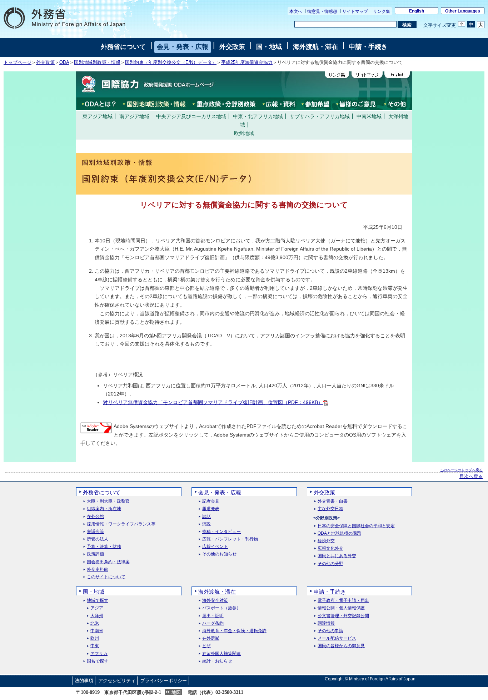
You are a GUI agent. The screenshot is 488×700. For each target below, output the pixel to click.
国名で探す (97, 661)
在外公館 (95, 516)
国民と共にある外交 (337, 556)
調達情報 (326, 623)
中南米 (96, 631)
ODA (64, 62)
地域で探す (97, 600)
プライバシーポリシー (163, 680)
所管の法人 (97, 539)
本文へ (295, 11)
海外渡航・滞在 (315, 46)
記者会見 (210, 501)
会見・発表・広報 (182, 46)
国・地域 (269, 46)
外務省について (123, 46)
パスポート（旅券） (221, 608)
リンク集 (381, 11)
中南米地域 (369, 116)
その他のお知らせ (219, 554)
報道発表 (210, 509)
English (416, 11)
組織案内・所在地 (104, 509)
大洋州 (96, 616)
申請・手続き (368, 46)
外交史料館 (97, 569)
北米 (94, 623)
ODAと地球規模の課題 (339, 533)
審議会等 (95, 531)
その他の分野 (330, 563)
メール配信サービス (337, 638)
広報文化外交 (330, 548)
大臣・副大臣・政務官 (108, 501)
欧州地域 (244, 133)
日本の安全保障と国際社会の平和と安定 (356, 526)
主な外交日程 (330, 509)
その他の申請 (330, 631)
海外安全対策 (215, 600)
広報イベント (215, 546)
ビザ (206, 646)
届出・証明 (213, 616)
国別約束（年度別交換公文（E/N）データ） (170, 62)
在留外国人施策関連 (221, 653)
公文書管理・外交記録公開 (343, 616)
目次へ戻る (471, 476)
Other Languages (462, 11)
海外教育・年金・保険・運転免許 (234, 631)
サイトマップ (355, 11)
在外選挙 (210, 638)
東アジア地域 (98, 116)
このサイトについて (106, 577)
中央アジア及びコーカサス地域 (191, 116)
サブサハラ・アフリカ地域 (320, 116)
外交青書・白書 (333, 501)
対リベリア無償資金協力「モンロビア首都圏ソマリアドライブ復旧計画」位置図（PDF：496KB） (213, 402)
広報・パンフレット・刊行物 (230, 539)
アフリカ (99, 653)
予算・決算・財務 (104, 546)
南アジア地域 (134, 116)
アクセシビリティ (116, 680)
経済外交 (326, 541)
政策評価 (95, 554)
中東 (94, 646)
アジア (96, 608)
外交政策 (232, 46)
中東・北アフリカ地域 (258, 116)
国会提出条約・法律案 (108, 562)
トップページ (17, 62)
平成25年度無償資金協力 (247, 62)
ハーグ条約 (213, 623)
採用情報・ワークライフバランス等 (121, 524)
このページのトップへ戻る (461, 470)
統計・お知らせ (217, 661)
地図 (176, 692)
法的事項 (84, 680)
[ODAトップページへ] (145, 84)
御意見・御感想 (322, 11)
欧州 (94, 638)
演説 (206, 524)
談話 (206, 516)
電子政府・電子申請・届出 (343, 600)
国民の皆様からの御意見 (341, 646)
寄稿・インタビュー (221, 531)
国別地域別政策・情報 (97, 62)
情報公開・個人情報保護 (341, 608)
